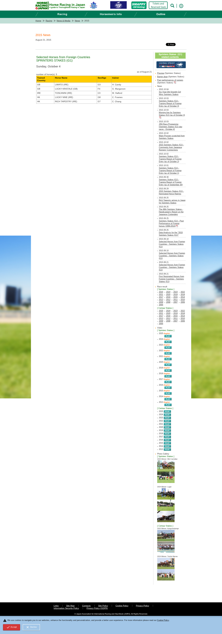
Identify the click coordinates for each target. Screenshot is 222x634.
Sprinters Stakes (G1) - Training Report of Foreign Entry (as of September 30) (171, 182)
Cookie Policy (122, 605)
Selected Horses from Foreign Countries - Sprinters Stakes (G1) (172, 244)
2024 (168, 292)
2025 (161, 292)
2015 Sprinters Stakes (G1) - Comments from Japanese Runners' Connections (171, 147)
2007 (175, 302)
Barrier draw (162, 77)
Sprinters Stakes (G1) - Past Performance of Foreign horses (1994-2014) (171, 223)
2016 (168, 297)
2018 (183, 294)
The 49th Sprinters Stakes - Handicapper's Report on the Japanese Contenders (171, 212)
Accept (11, 627)
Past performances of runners (170, 80)
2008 (168, 302)
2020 (168, 294)
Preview (160, 73)
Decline (31, 627)
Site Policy (103, 605)
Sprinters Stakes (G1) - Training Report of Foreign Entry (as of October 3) (170, 103)
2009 (161, 302)
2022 (183, 292)
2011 (175, 300)
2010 (183, 300)
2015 (175, 297)
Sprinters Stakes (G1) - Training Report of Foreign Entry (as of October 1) (170, 170)
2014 (183, 297)
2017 (161, 297)
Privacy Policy (142, 605)
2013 (161, 300)
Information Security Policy (66, 608)
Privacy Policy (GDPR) (97, 608)
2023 (175, 292)
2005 (161, 305)
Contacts (86, 605)
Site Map (70, 605)
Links (56, 605)
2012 (168, 300)
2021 (161, 294)
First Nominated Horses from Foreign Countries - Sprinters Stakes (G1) (171, 279)
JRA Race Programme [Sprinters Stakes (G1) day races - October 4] (170, 126)
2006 (183, 302)
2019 (175, 294)
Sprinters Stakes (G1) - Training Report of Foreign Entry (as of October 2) (170, 159)
